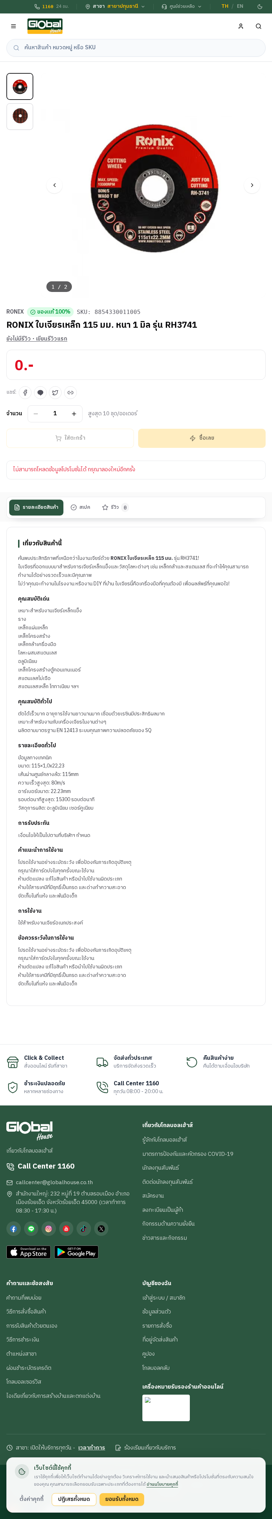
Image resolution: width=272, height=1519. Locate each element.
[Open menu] (13, 26)
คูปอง (148, 1353)
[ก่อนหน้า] (54, 185)
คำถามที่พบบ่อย (23, 1298)
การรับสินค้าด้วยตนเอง (31, 1325)
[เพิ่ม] (74, 414)
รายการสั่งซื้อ (157, 1325)
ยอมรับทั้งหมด (121, 1499)
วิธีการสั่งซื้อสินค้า (26, 1311)
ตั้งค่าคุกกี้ (31, 1499)
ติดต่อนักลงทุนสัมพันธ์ (167, 1182)
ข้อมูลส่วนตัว (156, 1311)
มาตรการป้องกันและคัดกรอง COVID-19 (187, 1154)
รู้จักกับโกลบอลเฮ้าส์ (164, 1139)
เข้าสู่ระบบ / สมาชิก (163, 1298)
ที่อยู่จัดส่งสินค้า (160, 1339)
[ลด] (36, 414)
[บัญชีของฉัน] (241, 26)
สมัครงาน (153, 1195)
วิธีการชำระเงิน (22, 1339)
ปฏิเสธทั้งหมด (74, 1499)
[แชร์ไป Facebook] (25, 392)
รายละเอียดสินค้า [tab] (40, 507)
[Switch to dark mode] (260, 6)
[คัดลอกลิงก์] (70, 392)
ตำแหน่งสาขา (21, 1353)
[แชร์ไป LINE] (40, 392)
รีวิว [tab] (119, 507)
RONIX (15, 312)
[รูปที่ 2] (19, 116)
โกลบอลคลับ (156, 1368)
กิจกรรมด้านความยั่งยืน (168, 1223)
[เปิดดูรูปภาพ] (153, 185)
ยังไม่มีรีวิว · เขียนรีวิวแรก (36, 339)
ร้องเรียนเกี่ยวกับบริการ (150, 1448)
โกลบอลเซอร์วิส (23, 1381)
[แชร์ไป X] (55, 392)
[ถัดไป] (252, 185)
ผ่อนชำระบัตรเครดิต (28, 1368)
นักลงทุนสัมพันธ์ (160, 1167)
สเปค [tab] (84, 507)
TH (224, 6)
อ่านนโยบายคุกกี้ (162, 1484)
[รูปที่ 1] (19, 86)
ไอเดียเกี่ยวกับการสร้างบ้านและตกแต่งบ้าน (53, 1396)
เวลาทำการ (91, 1448)
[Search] (258, 26)
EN (240, 6)
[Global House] (45, 26)
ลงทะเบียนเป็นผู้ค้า (162, 1210)
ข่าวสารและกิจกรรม (164, 1238)
